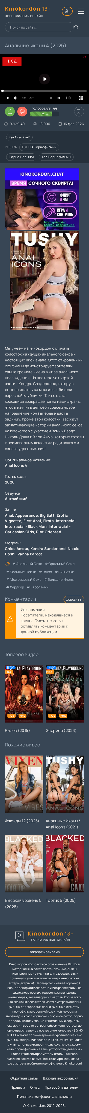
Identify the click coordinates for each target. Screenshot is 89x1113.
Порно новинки (21, 157)
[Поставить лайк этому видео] (10, 111)
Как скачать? (19, 137)
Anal (9, 515)
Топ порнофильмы (56, 157)
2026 (9, 482)
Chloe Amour (16, 548)
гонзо (47, 571)
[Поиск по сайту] (76, 27)
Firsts (48, 520)
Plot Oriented (48, 531)
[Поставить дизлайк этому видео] (22, 111)
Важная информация (61, 1078)
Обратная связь (24, 1078)
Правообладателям (62, 1087)
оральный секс (61, 563)
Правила (17, 1087)
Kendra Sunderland (48, 548)
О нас (35, 1087)
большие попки (23, 571)
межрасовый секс (26, 579)
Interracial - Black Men (25, 526)
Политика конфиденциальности (44, 1096)
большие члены (61, 579)
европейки (39, 587)
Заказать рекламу (44, 952)
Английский (16, 498)
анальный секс (29, 563)
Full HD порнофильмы (39, 147)
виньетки (66, 571)
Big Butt (47, 515)
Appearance (26, 515)
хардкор (17, 587)
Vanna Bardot (30, 554)
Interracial (65, 520)
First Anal (32, 520)
